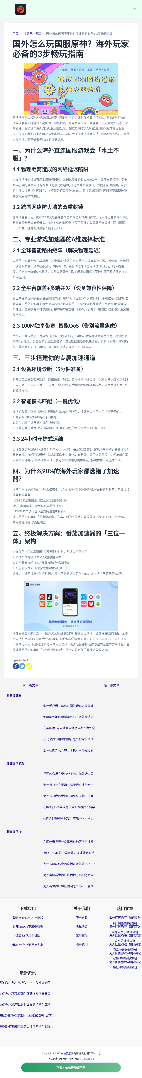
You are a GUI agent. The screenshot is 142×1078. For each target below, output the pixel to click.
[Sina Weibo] (29, 666)
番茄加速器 (67, 1053)
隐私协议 (82, 926)
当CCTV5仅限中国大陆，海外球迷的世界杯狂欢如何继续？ (71, 852)
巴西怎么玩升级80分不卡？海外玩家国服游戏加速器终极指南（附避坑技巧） (71, 773)
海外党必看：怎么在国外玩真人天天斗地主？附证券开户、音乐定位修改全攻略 (71, 705)
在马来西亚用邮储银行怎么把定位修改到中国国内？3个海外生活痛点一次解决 (71, 739)
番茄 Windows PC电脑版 (27, 917)
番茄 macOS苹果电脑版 (28, 926)
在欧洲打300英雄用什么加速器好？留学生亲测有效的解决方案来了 (71, 807)
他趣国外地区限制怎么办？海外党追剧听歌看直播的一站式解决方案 (71, 717)
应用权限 (82, 935)
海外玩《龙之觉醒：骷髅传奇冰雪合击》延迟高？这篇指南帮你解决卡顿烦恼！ (71, 785)
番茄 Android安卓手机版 (27, 944)
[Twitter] (22, 666)
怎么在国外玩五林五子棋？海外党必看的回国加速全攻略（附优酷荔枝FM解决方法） (71, 750)
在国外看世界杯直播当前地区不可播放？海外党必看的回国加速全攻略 (71, 841)
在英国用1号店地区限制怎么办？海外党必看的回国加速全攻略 (71, 728)
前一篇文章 (28, 685)
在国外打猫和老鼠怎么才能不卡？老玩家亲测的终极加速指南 (71, 818)
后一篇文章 (113, 685)
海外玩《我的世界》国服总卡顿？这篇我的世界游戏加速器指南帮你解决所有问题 (71, 796)
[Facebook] (16, 666)
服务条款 (82, 917)
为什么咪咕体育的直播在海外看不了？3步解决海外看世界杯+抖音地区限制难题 (71, 864)
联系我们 (82, 944)
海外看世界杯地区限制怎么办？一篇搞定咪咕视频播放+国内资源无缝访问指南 (71, 886)
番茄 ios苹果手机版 (27, 935)
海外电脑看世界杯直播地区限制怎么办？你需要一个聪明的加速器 (71, 875)
